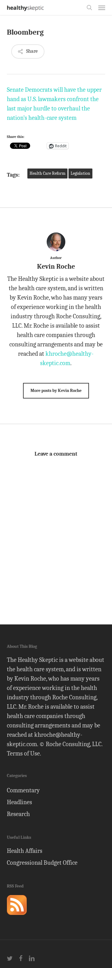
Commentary (23, 790)
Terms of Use (23, 753)
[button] (101, 7)
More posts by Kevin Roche (56, 390)
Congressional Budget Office (42, 862)
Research (18, 814)
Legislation (80, 173)
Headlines (19, 802)
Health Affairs (24, 850)
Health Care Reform (47, 173)
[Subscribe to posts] (17, 917)
